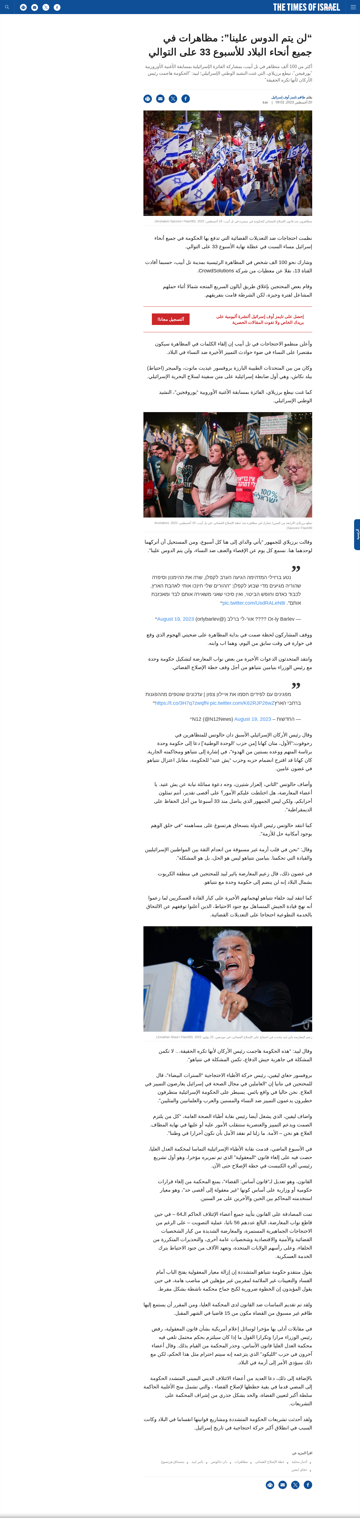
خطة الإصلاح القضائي (269, 1462)
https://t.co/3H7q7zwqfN (182, 703)
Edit (265, 102)
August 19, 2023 (175, 619)
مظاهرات (241, 1462)
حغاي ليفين (299, 1470)
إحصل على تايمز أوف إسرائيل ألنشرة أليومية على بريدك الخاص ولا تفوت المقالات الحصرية (260, 319)
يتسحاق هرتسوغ (172, 1462)
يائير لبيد (197, 1462)
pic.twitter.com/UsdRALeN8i (253, 603)
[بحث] (7, 7)
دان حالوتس (219, 1462)
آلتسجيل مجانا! (171, 319)
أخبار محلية (299, 1462)
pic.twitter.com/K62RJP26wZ (242, 703)
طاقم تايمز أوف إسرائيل (288, 97)
